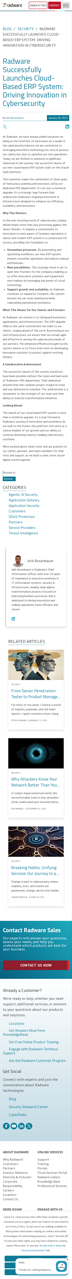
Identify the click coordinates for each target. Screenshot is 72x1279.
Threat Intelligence (23, 533)
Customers (17, 511)
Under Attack (38, 5)
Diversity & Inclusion (17, 1177)
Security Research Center (28, 1107)
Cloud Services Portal (52, 1173)
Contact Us (10, 1199)
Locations (16, 1024)
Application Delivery (24, 500)
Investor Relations (15, 1173)
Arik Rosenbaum (15, 118)
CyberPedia (17, 1115)
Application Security (24, 506)
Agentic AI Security (23, 495)
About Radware (16, 1152)
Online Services (50, 1152)
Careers (8, 1190)
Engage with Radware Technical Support (30, 1051)
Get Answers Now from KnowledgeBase (24, 1032)
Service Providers (22, 528)
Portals (42, 1168)
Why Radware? (13, 1159)
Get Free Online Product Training (34, 1042)
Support (43, 1159)
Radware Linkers (48, 1177)
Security (26, 28)
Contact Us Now (36, 965)
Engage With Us (50, 1209)
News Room (12, 1209)
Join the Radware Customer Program (37, 1061)
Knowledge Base (48, 1181)
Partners (15, 522)
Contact (54, 5)
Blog (7, 28)
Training (43, 1164)
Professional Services (52, 1186)
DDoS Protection (22, 517)
